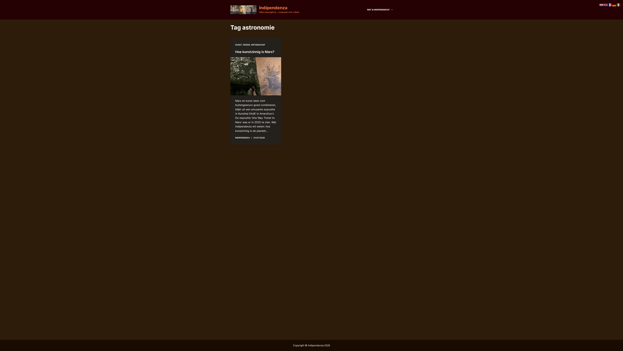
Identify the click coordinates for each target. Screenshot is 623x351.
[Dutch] (601, 4)
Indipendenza (273, 7)
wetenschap (258, 45)
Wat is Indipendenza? (378, 9)
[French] (610, 4)
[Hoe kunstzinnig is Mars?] (255, 76)
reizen (246, 45)
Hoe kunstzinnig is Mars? (254, 52)
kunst (238, 45)
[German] (614, 4)
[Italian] (618, 4)
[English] (606, 4)
